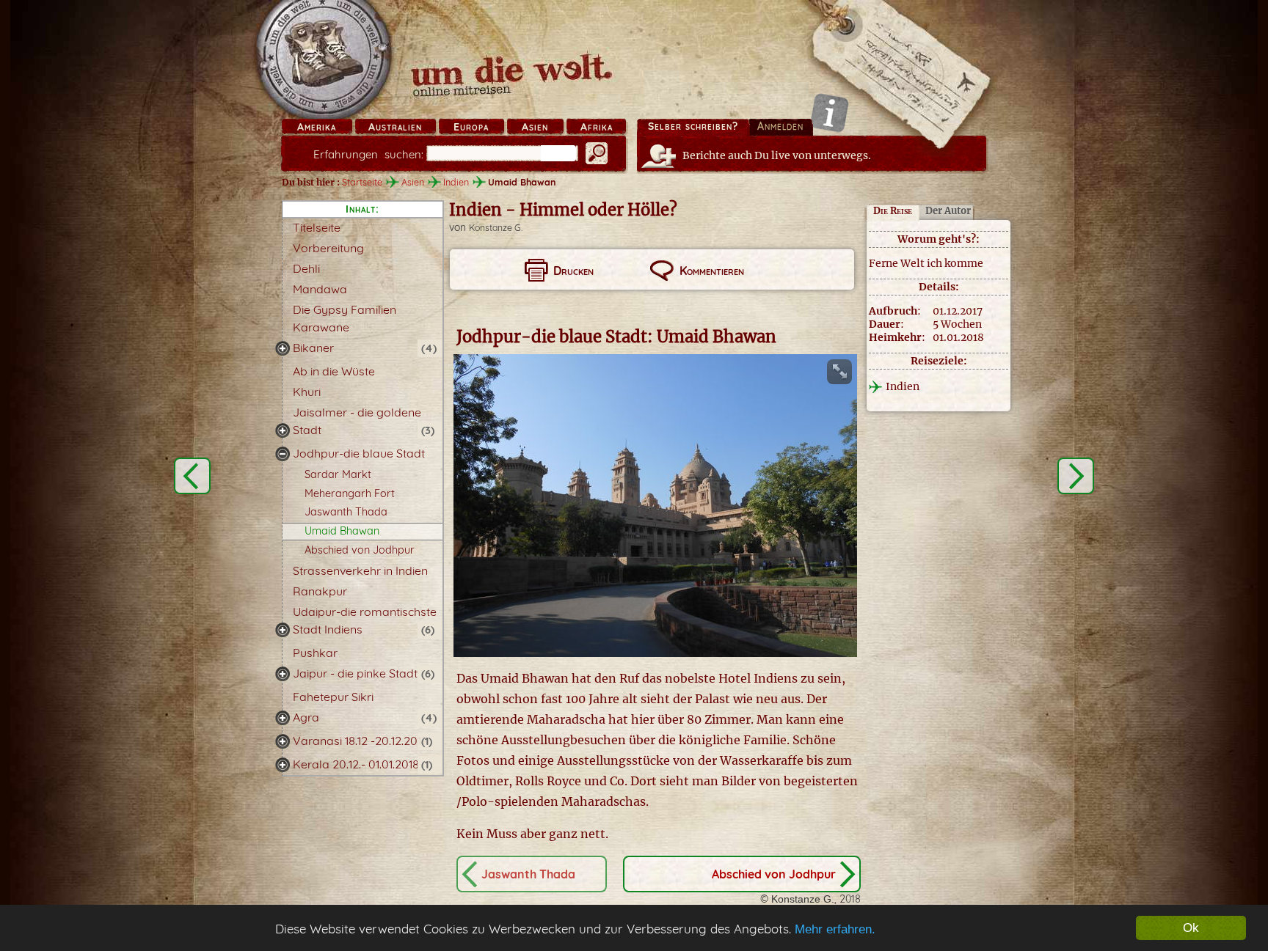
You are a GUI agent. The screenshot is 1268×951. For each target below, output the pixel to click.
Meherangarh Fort (350, 493)
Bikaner (313, 347)
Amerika (316, 126)
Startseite (362, 182)
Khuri (307, 391)
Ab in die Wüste (334, 371)
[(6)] (282, 630)
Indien (456, 182)
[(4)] (282, 348)
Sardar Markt (338, 474)
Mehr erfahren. (835, 929)
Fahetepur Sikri (333, 696)
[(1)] (282, 741)
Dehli (306, 268)
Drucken (573, 270)
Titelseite (316, 227)
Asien (535, 126)
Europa (471, 126)
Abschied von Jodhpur (360, 550)
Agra (306, 717)
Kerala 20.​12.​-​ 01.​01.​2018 (356, 764)
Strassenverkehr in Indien (360, 570)
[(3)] (282, 430)
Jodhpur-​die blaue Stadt (359, 453)
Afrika (596, 126)
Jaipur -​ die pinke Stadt (355, 673)
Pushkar (315, 652)
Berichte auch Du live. (776, 155)
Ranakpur (320, 591)
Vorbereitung (328, 247)
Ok (1191, 928)
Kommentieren (711, 270)
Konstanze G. (495, 227)
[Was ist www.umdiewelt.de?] (829, 112)
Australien (395, 126)
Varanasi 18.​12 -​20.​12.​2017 (360, 740)
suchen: (368, 154)
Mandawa (320, 289)
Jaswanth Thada (346, 511)
